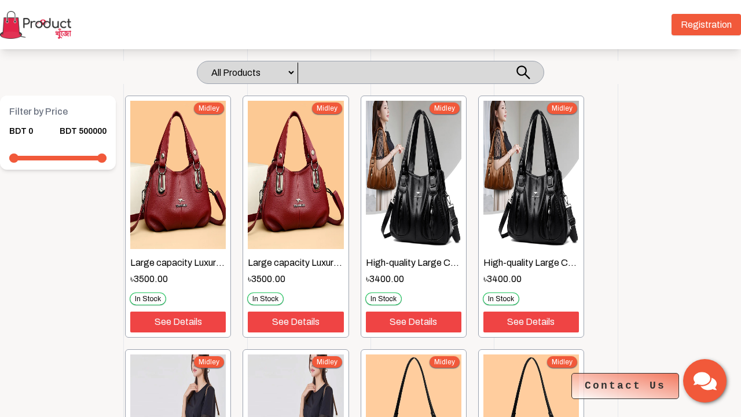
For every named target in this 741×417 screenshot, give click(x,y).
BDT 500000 (83, 131)
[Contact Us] (705, 381)
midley (209, 108)
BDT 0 (21, 131)
